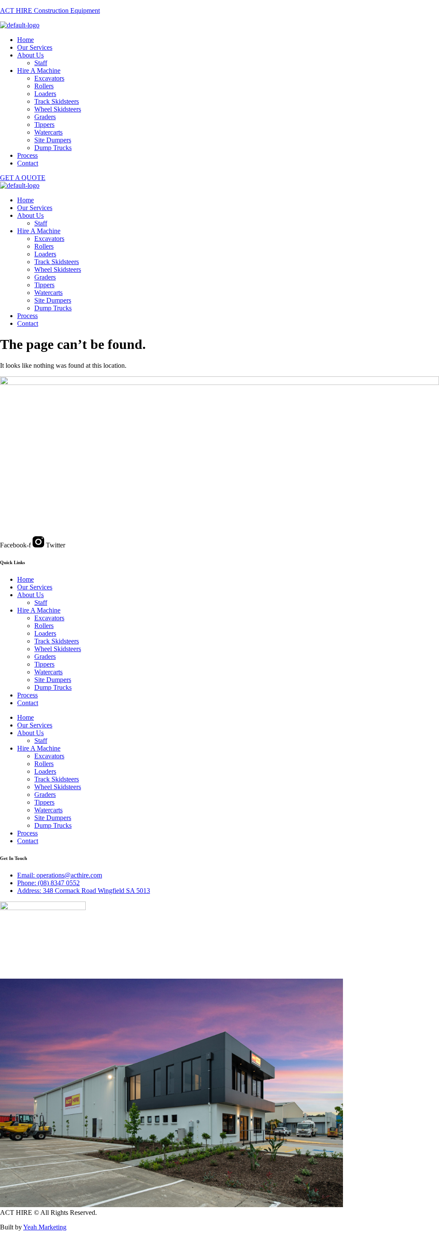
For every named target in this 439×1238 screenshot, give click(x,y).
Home (25, 39)
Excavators (49, 78)
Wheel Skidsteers (57, 109)
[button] (228, 55)
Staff (40, 62)
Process (27, 155)
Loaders (45, 93)
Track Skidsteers (56, 101)
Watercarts (48, 132)
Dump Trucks (53, 147)
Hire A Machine (38, 70)
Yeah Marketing (44, 1227)
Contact (27, 163)
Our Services (34, 47)
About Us (30, 55)
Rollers (44, 86)
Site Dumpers (52, 140)
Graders (45, 116)
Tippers (44, 124)
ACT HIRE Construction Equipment (50, 10)
